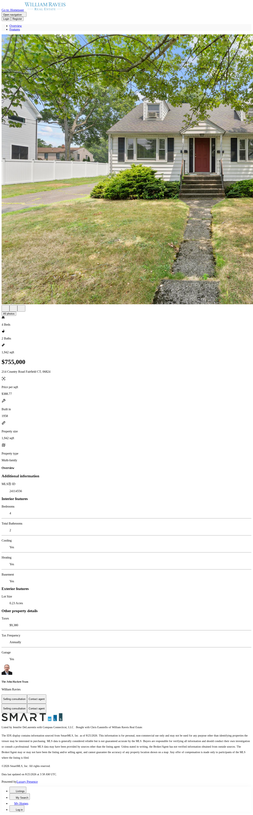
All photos (9, 313)
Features (14, 29)
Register (17, 18)
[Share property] (21, 308)
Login (6, 18)
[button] (126, 169)
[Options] (5, 308)
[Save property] (13, 308)
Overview (15, 25)
